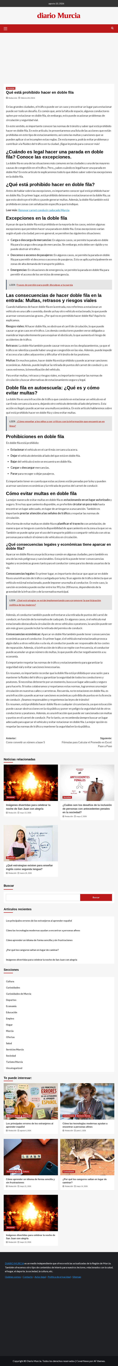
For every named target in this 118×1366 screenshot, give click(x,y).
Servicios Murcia (15, 1049)
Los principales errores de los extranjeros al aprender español (39, 920)
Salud (9, 1043)
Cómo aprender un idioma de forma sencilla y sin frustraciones (39, 940)
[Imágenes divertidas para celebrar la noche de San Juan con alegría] (31, 783)
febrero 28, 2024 (28, 98)
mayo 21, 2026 (25, 1186)
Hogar (9, 1024)
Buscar (9, 885)
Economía (11, 1006)
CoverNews (82, 1360)
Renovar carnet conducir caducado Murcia (43, 210)
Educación (11, 1012)
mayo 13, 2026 (25, 813)
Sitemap (77, 1276)
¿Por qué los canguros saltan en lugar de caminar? (32, 949)
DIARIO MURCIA (14, 1263)
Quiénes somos (13, 1276)
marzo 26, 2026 (26, 873)
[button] (7, 28)
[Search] (112, 28)
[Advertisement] (59, 56)
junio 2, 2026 (81, 1130)
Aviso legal (40, 1276)
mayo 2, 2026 (82, 816)
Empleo (10, 1018)
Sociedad (10, 88)
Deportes (11, 999)
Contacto (28, 1276)
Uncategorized (14, 1068)
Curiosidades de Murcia (18, 993)
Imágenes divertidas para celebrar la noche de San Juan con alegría (41, 959)
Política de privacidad (59, 1276)
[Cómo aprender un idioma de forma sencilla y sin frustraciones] (31, 1157)
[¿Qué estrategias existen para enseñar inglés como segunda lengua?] (31, 843)
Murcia (10, 1030)
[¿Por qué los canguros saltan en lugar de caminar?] (87, 1157)
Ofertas (10, 1037)
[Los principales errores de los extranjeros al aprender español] (31, 1101)
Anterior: (25, 740)
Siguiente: (87, 742)
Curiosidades (13, 987)
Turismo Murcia (14, 1061)
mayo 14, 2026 (82, 1186)
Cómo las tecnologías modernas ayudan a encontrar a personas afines (43, 930)
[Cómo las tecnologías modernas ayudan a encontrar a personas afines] (87, 1101)
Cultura (10, 981)
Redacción (13, 98)
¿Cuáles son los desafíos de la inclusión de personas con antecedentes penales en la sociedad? (87, 809)
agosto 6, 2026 (25, 1130)
